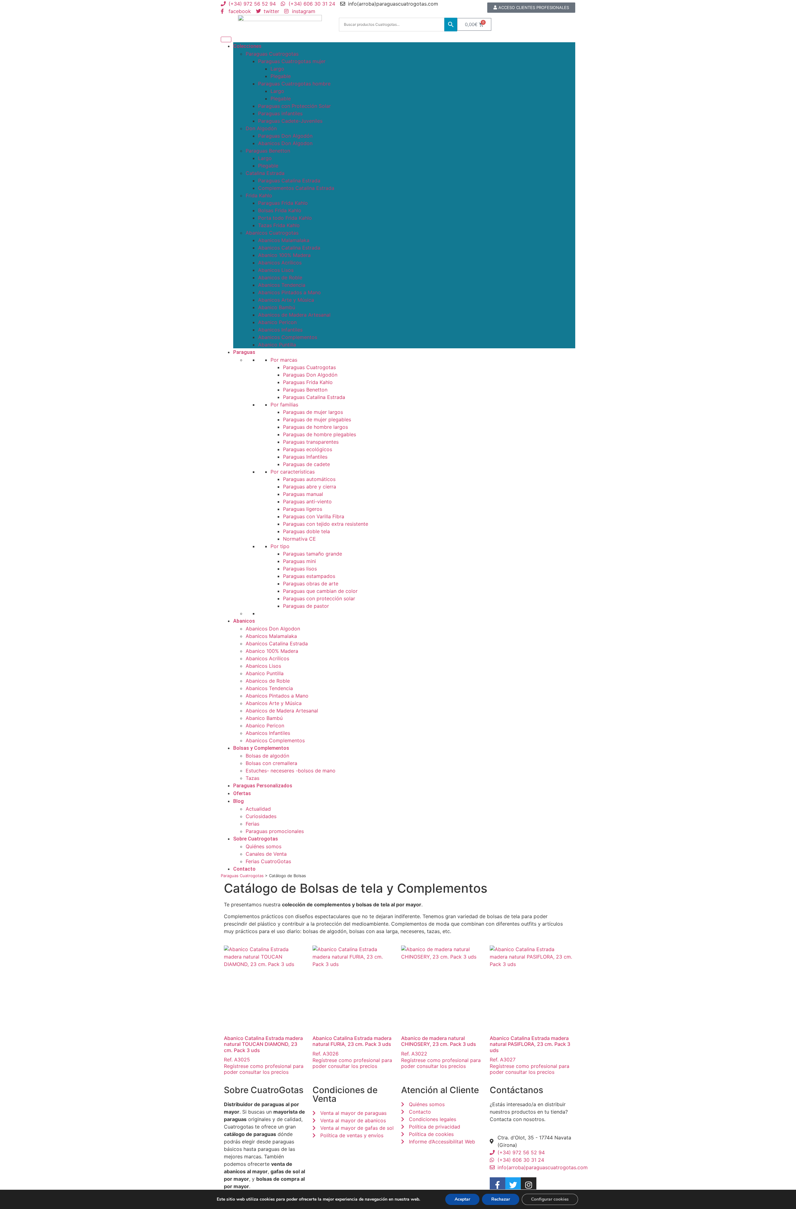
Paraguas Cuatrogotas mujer (292, 61)
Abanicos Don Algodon (285, 143)
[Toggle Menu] (226, 39)
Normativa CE (299, 539)
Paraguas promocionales (275, 831)
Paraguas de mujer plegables (317, 419)
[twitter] (513, 1185)
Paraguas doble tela (306, 531)
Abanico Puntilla (277, 344)
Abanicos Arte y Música (286, 300)
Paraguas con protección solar (319, 598)
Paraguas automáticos (309, 479)
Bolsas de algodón (267, 756)
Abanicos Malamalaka (283, 240)
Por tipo (280, 546)
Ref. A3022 (438, 1045)
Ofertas (242, 793)
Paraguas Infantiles (305, 457)
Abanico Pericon (277, 322)
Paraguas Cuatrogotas (272, 54)
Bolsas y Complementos (261, 748)
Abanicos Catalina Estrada (289, 248)
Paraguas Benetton (268, 151)
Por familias (284, 404)
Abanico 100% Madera (284, 255)
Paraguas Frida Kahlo (283, 203)
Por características (293, 472)
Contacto (244, 869)
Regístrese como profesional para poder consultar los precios (263, 1069)
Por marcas (284, 360)
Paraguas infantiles (280, 113)
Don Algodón (261, 128)
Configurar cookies (550, 1199)
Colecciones (247, 46)
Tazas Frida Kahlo (279, 225)
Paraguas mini (299, 561)
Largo (277, 69)
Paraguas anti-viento (307, 501)
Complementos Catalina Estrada (296, 188)
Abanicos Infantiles (280, 330)
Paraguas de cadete (306, 464)
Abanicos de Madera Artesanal (294, 315)
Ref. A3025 (263, 1049)
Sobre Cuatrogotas (255, 839)
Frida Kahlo (259, 195)
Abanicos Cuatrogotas (272, 233)
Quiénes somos (263, 846)
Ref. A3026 (351, 1045)
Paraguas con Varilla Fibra (313, 516)
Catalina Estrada (265, 173)
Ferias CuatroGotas (268, 861)
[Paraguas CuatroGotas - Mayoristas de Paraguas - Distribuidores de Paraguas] (280, 24)
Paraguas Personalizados (262, 786)
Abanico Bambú (276, 307)
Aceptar (462, 1199)
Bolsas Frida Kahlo (279, 210)
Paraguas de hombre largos (315, 427)
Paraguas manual (303, 494)
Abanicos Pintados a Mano (289, 292)
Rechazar (500, 1199)
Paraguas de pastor (306, 606)
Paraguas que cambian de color (320, 591)
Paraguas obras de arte (310, 583)
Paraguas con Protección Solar (294, 106)
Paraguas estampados (309, 576)
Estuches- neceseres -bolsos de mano (291, 770)
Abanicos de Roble (280, 277)
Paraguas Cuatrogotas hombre (294, 83)
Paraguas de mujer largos (313, 412)
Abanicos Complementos (287, 337)
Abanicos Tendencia (281, 285)
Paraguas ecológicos (307, 449)
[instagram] (528, 1185)
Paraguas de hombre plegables (319, 434)
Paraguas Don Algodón (285, 136)
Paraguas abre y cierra (309, 486)
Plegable (281, 76)
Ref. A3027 (530, 1049)
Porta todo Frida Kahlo (285, 218)
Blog (238, 801)
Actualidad (258, 809)
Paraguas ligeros (302, 509)
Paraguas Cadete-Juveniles (290, 121)
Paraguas (244, 352)
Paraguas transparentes (311, 442)
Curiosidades (261, 816)
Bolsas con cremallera (271, 763)
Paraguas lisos (300, 569)
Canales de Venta (266, 854)
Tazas (252, 778)
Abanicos (244, 621)
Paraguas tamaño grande (312, 554)
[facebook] (497, 1185)
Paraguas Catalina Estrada (289, 180)
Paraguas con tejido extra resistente (325, 524)
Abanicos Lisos (276, 270)
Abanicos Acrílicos (280, 262)
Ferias (252, 824)
